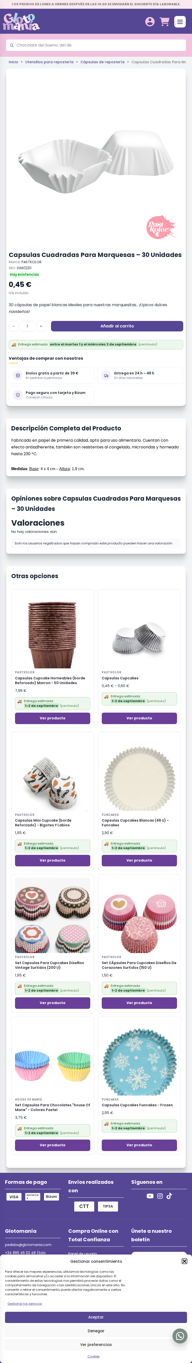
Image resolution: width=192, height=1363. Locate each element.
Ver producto (53, 718)
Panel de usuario (82, 1253)
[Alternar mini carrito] (164, 21)
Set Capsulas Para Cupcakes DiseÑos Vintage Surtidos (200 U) (49, 965)
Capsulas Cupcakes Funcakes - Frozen (137, 1105)
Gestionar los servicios (25, 1304)
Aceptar (96, 1317)
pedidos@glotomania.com (28, 1244)
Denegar (96, 1331)
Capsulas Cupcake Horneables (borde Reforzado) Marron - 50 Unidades (50, 680)
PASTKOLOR (32, 261)
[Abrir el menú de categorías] (180, 21)
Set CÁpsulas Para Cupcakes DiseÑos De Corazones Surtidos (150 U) (139, 965)
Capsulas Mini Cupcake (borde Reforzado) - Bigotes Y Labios (43, 823)
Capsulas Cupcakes (120, 678)
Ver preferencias (96, 1344)
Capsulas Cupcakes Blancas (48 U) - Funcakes (135, 823)
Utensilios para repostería (49, 61)
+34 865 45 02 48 (20, 1252)
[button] (184, 1261)
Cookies (94, 1356)
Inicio (13, 61)
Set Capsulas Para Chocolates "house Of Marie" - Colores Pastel (52, 1107)
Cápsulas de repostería (102, 61)
